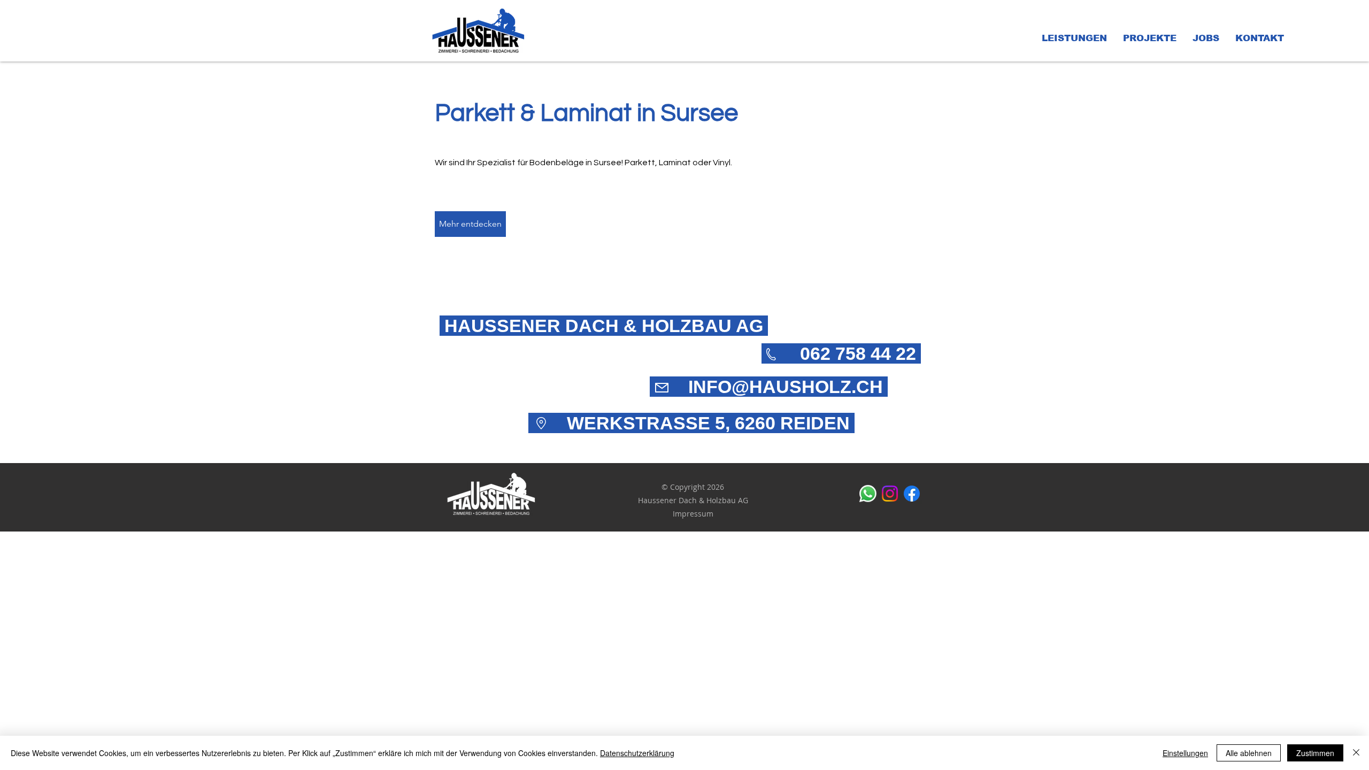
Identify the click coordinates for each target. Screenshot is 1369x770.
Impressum (693, 514)
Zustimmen (1315, 753)
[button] (1074, 38)
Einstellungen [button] (1185, 753)
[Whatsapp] (868, 493)
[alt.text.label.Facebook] (911, 493)
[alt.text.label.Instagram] (890, 493)
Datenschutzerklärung (637, 753)
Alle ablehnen (1249, 753)
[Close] (1356, 752)
